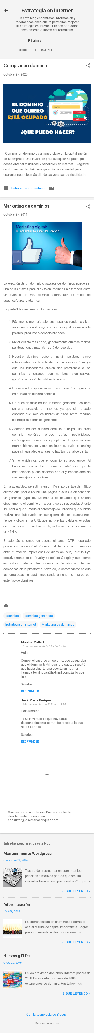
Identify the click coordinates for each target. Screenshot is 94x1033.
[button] (88, 66)
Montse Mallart (32, 642)
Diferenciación (16, 904)
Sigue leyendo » (76, 891)
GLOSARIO (43, 50)
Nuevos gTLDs (16, 955)
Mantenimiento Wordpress (27, 853)
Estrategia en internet (47, 10)
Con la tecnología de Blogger (47, 1015)
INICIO (22, 50)
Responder (30, 691)
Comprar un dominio (25, 65)
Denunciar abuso (47, 1023)
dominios (12, 616)
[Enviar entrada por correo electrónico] (51, 190)
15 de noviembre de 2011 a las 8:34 (44, 704)
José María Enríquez (37, 700)
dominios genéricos (38, 616)
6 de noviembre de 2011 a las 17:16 (44, 646)
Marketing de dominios (58, 625)
